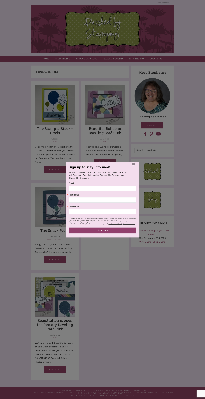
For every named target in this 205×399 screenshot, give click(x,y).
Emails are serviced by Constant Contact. (122, 224)
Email (71, 183)
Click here (102, 230)
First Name (74, 195)
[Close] (133, 164)
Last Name (74, 206)
